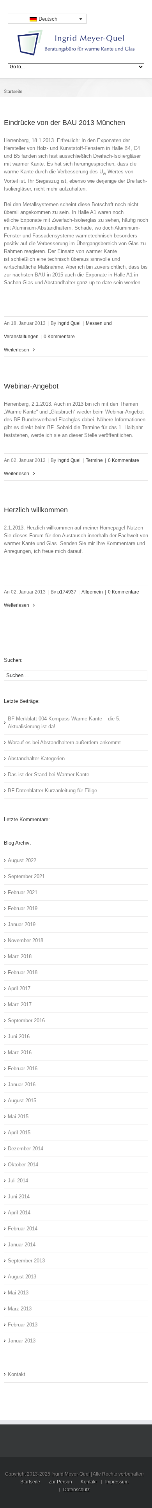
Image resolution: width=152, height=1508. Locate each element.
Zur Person (60, 1482)
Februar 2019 (22, 908)
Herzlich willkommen (36, 510)
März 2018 (20, 956)
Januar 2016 (21, 1084)
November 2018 (25, 940)
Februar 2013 (22, 1325)
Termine (94, 460)
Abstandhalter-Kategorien (36, 758)
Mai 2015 (18, 1116)
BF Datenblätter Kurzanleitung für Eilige (52, 790)
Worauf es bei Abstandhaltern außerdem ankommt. (65, 742)
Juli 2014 (18, 1181)
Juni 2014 (19, 1197)
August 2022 (22, 860)
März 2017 (20, 1004)
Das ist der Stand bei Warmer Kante (48, 774)
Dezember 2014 (25, 1148)
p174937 (66, 592)
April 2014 (19, 1213)
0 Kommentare (59, 336)
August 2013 (22, 1277)
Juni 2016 (19, 1036)
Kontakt (16, 1374)
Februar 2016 (22, 1068)
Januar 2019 (21, 924)
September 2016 (26, 1020)
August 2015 (22, 1100)
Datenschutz (76, 1489)
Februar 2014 (22, 1229)
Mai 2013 (18, 1293)
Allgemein (92, 592)
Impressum (117, 1482)
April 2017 (19, 988)
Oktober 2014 (23, 1165)
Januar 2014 (21, 1245)
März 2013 (20, 1309)
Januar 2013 (21, 1341)
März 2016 (20, 1052)
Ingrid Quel (69, 323)
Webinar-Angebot (31, 386)
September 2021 (26, 876)
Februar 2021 (22, 892)
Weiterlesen (16, 350)
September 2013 (26, 1261)
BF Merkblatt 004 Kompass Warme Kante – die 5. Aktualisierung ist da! (64, 722)
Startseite (13, 91)
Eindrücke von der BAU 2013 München (64, 123)
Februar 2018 (22, 972)
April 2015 (19, 1132)
